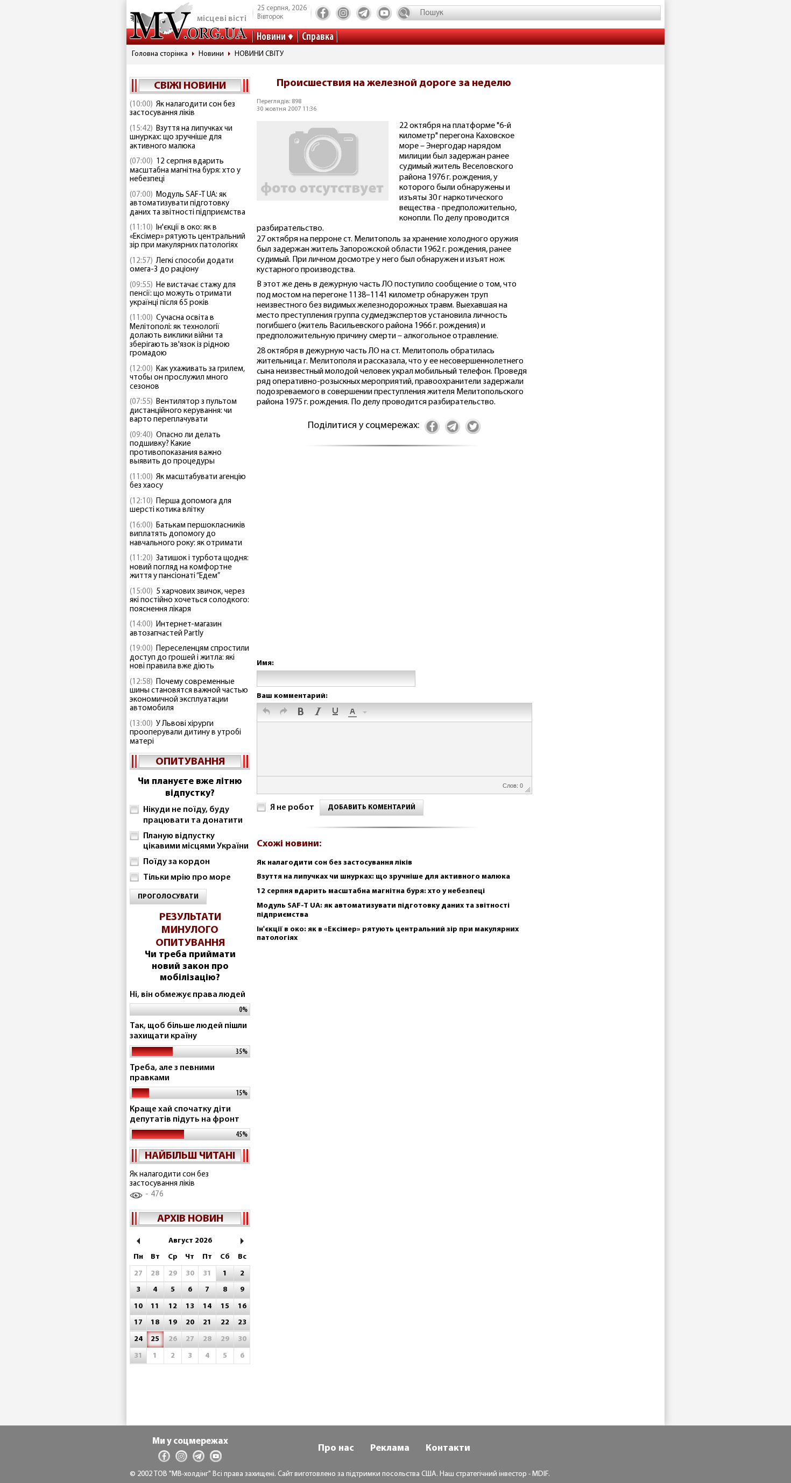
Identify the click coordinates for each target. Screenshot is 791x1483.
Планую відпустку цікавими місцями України (196, 841)
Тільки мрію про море (187, 877)
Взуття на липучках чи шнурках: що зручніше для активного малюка (181, 138)
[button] (266, 712)
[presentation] (266, 712)
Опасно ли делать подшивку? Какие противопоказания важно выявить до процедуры (176, 448)
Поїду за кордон (176, 862)
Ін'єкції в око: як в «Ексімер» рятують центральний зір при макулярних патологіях (187, 236)
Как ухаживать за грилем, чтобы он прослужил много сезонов (187, 378)
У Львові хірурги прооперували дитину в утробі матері (185, 733)
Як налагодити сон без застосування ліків (182, 109)
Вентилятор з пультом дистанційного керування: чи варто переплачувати (183, 411)
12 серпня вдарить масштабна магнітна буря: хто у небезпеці (185, 170)
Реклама (389, 1448)
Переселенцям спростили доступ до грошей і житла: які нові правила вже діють (189, 658)
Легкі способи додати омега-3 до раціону (182, 265)
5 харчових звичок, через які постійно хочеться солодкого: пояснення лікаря (189, 601)
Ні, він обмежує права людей (187, 994)
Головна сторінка (160, 54)
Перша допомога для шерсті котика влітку (180, 506)
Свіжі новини (190, 86)
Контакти (448, 1448)
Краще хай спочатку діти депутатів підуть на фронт (184, 1114)
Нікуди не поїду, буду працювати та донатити (193, 814)
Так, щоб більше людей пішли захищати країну (188, 1031)
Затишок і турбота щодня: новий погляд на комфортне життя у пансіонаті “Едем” (189, 567)
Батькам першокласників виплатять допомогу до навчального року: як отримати (187, 534)
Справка (318, 37)
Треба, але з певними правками (172, 1073)
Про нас (336, 1448)
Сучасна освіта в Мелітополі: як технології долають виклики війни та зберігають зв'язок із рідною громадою (180, 336)
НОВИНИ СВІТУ (259, 54)
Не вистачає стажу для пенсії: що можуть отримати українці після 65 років (183, 294)
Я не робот (292, 807)
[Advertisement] (394, 563)
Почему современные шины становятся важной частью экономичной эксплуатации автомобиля (189, 695)
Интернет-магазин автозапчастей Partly (176, 629)
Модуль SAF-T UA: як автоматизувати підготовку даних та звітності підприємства (187, 204)
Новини (271, 37)
